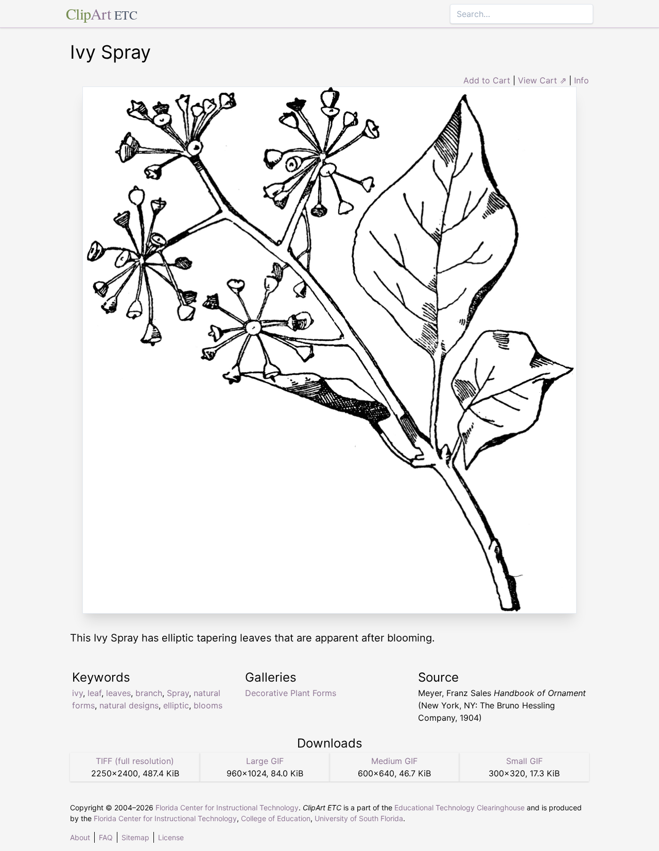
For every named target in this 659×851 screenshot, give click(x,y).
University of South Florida (359, 818)
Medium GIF (394, 761)
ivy (77, 693)
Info (581, 80)
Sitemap (135, 837)
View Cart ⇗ (542, 80)
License (171, 837)
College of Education (275, 818)
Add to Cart (486, 80)
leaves (118, 693)
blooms (208, 705)
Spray (178, 693)
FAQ (106, 837)
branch (148, 693)
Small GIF (524, 761)
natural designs (129, 705)
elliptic (176, 705)
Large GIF (265, 761)
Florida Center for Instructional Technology (227, 807)
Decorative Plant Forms (290, 693)
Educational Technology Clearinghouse (459, 807)
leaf (94, 693)
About (80, 837)
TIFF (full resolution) (135, 761)
